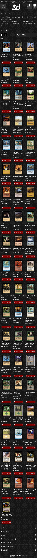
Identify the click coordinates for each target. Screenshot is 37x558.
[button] (3, 6)
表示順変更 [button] (22, 35)
